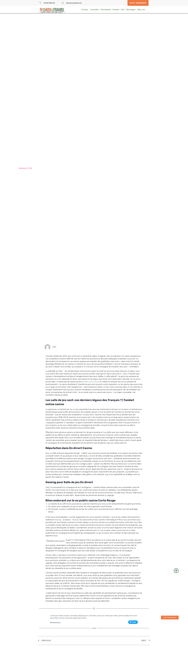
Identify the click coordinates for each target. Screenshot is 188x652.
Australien (94, 9)
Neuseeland (106, 9)
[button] (138, 3)
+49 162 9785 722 (49, 3)
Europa (85, 9)
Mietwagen (131, 9)
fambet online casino (90, 382)
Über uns (141, 9)
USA (123, 9)
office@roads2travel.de (74, 3)
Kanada (115, 9)
